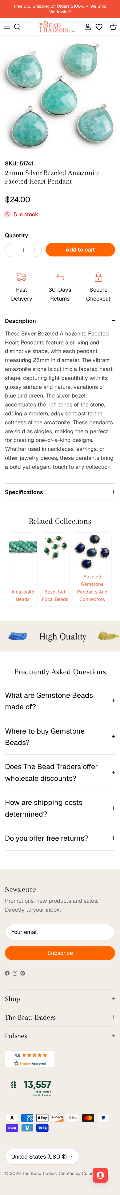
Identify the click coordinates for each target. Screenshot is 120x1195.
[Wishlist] (99, 27)
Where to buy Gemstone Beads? (45, 736)
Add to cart (80, 249)
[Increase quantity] (36, 250)
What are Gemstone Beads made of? (49, 700)
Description (20, 320)
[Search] (20, 27)
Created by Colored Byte (83, 1173)
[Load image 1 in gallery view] (60, 96)
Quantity (16, 235)
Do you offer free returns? (46, 838)
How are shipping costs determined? (43, 807)
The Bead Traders (39, 1173)
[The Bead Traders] (56, 26)
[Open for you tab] (100, 1175)
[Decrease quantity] (11, 250)
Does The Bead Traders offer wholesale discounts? (51, 772)
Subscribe (60, 952)
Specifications (24, 492)
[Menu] (7, 27)
